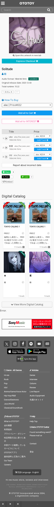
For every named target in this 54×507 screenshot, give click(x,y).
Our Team (8, 460)
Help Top (34, 421)
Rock (6, 379)
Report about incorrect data (27, 165)
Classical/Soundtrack (13, 408)
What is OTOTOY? (11, 421)
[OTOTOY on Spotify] (31, 344)
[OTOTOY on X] (7, 344)
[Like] (6, 138)
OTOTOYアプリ (10, 452)
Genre (8, 370)
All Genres (17, 370)
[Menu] (3, 3)
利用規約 (8, 429)
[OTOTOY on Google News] (47, 344)
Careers (7, 465)
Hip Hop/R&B (10, 396)
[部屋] (6, 147)
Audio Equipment (37, 396)
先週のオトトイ (36, 400)
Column (33, 383)
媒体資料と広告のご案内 (15, 456)
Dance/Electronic (11, 400)
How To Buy (11, 100)
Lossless (34, 78)
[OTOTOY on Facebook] (23, 344)
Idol (5, 387)
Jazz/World (9, 404)
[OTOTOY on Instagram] (15, 344)
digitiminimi (23, 496)
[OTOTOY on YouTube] (39, 344)
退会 (32, 452)
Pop (6, 383)
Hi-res (6, 375)
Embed (9, 181)
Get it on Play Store (37, 351)
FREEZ (6, 233)
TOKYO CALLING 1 (12, 226)
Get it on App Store (16, 351)
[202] (6, 157)
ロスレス (8, 92)
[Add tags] (17, 92)
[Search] (50, 10)
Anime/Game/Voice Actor (15, 391)
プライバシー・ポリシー (15, 434)
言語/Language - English (28, 472)
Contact (33, 443)
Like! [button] (26, 177)
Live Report (34, 391)
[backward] (3, 504)
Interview (33, 379)
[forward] (18, 504)
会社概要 (8, 425)
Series (32, 375)
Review (33, 387)
